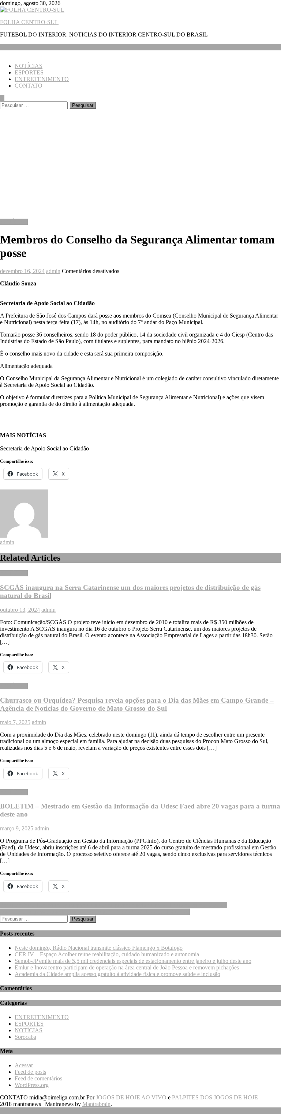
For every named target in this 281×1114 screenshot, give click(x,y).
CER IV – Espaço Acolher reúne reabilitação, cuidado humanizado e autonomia (107, 954)
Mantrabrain (96, 1104)
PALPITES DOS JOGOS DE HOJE (215, 1097)
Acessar (24, 1065)
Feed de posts (30, 1072)
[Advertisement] (140, 164)
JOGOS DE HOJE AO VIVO (132, 1097)
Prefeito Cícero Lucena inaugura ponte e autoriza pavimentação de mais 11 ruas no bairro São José (113, 905)
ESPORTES (29, 72)
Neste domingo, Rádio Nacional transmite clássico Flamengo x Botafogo (99, 948)
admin (53, 271)
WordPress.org (32, 1085)
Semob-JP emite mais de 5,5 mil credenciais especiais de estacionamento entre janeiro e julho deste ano (133, 961)
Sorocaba (25, 1037)
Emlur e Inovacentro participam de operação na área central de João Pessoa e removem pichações (127, 967)
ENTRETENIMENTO (42, 79)
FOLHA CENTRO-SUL (29, 22)
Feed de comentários (38, 1078)
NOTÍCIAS (28, 66)
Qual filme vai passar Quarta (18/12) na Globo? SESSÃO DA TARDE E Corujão (95, 912)
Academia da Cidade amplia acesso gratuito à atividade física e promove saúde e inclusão (117, 974)
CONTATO (28, 85)
